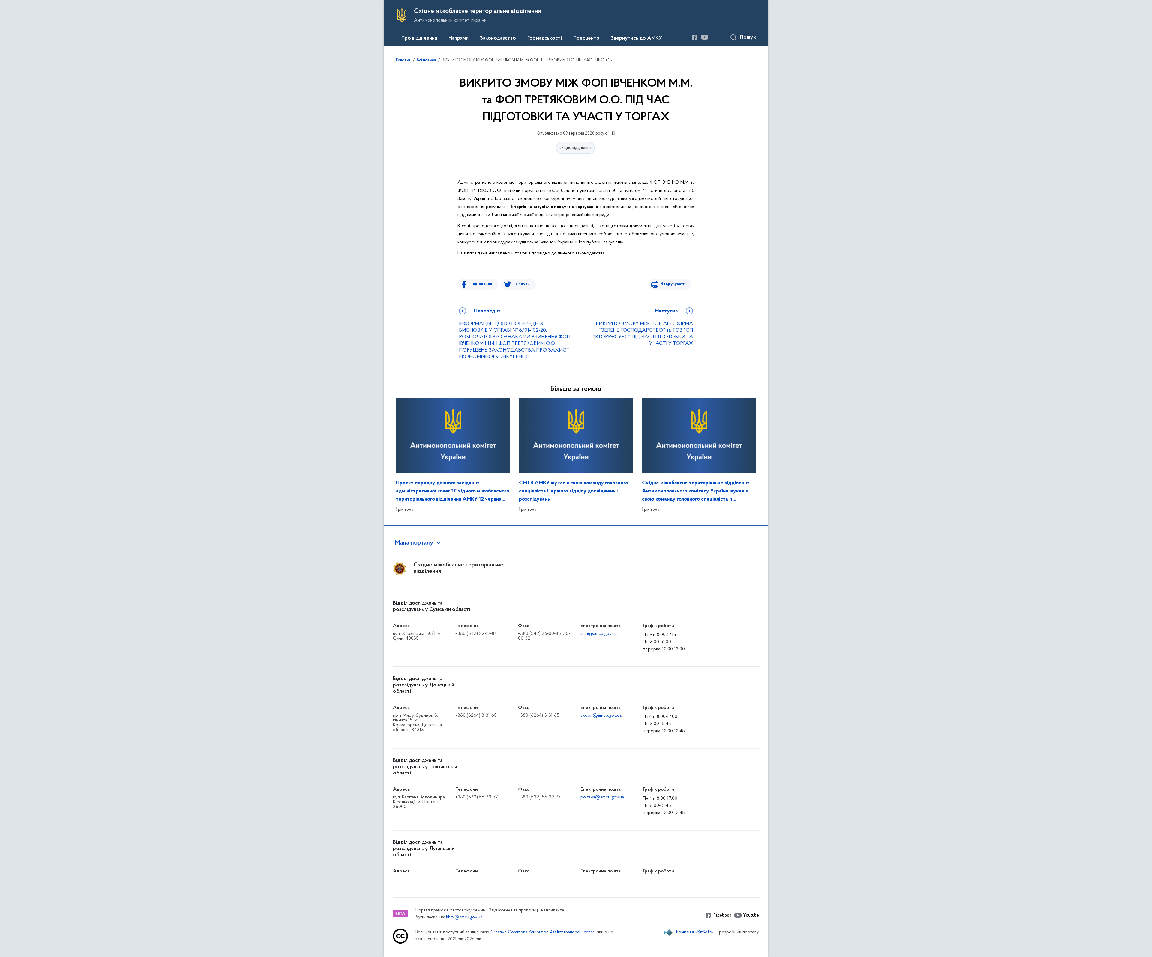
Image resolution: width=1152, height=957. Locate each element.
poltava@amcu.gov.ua (602, 797)
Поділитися (481, 284)
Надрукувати (673, 284)
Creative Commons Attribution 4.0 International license (542, 932)
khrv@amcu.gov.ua (464, 917)
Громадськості (544, 38)
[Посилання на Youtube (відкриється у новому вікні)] (704, 37)
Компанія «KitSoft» (694, 932)
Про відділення (419, 38)
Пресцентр (586, 38)
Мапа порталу (414, 543)
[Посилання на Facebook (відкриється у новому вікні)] (694, 37)
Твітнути (521, 284)
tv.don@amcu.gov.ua (601, 715)
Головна (403, 60)
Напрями (458, 38)
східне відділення (575, 148)
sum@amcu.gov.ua (598, 633)
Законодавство (498, 38)
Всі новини (426, 60)
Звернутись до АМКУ (636, 38)
